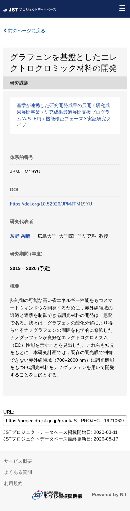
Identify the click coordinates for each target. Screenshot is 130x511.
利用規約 (13, 483)
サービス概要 (18, 461)
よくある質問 (18, 472)
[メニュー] (122, 8)
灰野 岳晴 (20, 236)
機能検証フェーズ (64, 118)
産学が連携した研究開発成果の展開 (54, 105)
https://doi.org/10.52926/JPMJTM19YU (51, 203)
